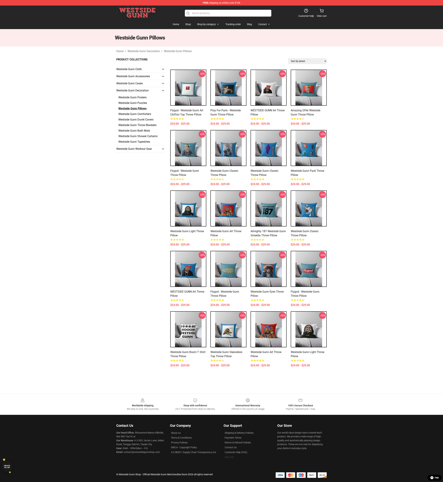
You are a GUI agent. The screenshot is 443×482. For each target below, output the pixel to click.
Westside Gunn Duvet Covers (135, 119)
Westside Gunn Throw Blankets (137, 125)
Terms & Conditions (181, 437)
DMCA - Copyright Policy (184, 447)
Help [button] (437, 477)
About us (176, 432)
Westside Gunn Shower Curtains (137, 136)
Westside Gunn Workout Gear (134, 148)
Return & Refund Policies (238, 442)
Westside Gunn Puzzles (132, 103)
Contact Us (231, 447)
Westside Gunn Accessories (133, 76)
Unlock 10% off (7, 466)
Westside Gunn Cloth (129, 69)
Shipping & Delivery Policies (239, 432)
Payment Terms (233, 437)
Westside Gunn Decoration (144, 51)
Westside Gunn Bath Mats (134, 130)
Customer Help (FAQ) (236, 452)
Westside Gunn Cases (129, 83)
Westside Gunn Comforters (134, 114)
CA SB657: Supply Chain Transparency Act (193, 452)
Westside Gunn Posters (132, 97)
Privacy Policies (179, 442)
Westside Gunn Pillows (178, 51)
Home (120, 51)
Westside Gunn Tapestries (134, 141)
